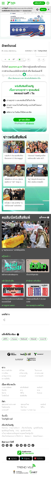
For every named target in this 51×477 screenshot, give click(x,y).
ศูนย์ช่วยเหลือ (23, 426)
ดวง (20, 386)
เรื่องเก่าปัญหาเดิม (32, 270)
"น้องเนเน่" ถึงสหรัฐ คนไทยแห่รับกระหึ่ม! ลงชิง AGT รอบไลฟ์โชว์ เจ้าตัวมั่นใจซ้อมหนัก (37, 152)
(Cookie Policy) (27, 10)
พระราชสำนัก (6, 366)
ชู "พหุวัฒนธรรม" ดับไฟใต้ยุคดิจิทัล (13, 245)
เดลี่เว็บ (5, 334)
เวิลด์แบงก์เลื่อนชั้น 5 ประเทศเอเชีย (36, 296)
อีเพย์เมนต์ (24, 334)
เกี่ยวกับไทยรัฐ (25, 423)
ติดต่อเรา (25, 432)
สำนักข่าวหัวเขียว (32, 276)
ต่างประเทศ (38, 369)
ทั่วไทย (21, 366)
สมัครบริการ (40, 3)
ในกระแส (37, 366)
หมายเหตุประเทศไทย (33, 301)
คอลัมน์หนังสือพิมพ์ (15, 212)
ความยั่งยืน (5, 374)
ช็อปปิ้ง (4, 411)
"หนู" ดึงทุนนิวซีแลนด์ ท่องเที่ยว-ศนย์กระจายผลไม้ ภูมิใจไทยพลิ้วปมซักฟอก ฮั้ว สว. (37, 176)
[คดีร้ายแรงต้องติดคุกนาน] (13, 261)
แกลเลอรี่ (5, 406)
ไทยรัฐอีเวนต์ (6, 415)
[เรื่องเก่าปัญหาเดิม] (37, 261)
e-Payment (14, 334)
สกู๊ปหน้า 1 (6, 252)
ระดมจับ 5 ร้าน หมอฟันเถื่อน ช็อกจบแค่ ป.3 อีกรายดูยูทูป (14, 152)
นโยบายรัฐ (22, 369)
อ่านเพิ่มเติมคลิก (11, 10)
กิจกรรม (4, 423)
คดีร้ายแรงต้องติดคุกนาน (10, 270)
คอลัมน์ (38, 383)
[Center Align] (48, 9)
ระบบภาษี (43, 334)
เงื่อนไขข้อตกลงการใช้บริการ (11, 432)
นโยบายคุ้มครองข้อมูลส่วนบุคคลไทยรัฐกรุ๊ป (16, 429)
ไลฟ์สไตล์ (5, 391)
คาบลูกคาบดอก (8, 301)
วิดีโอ (21, 389)
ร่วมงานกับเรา (13, 423)
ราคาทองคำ (38, 372)
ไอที (36, 51)
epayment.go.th (15, 67)
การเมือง (5, 369)
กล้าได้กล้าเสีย (7, 276)
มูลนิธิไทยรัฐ (35, 423)
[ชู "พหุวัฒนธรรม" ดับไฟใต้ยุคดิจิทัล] (25, 229)
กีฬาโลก (21, 403)
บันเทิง (4, 386)
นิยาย (3, 389)
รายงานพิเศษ (6, 383)
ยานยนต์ (22, 372)
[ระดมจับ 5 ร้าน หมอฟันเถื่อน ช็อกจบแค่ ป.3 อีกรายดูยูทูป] (14, 142)
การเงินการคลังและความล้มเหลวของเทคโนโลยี (12, 296)
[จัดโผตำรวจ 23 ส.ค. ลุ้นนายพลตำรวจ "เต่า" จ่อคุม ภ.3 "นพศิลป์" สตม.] (14, 165)
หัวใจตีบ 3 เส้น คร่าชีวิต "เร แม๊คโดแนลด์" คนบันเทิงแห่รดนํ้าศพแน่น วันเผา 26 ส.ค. (14, 199)
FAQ (15, 426)
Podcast (39, 389)
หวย (37, 386)
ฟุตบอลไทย (22, 400)
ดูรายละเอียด (15, 118)
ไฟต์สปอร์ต (5, 403)
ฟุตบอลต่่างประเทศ (8, 400)
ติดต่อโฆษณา (34, 432)
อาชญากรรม (6, 372)
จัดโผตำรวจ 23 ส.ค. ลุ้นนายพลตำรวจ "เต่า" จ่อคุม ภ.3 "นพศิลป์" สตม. (14, 176)
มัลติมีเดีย (22, 391)
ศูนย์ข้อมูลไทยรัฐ (7, 426)
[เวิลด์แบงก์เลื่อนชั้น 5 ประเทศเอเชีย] (37, 285)
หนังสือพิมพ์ (29, 51)
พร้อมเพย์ (33, 334)
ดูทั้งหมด (43, 212)
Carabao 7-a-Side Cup (27, 406)
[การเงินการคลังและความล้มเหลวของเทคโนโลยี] (13, 285)
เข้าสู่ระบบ (40, 118)
